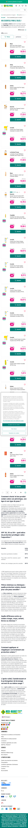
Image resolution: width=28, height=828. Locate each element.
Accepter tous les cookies (14, 424)
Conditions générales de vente (9, 742)
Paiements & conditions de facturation (10, 734)
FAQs (2, 736)
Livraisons (3, 740)
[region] (14, 414)
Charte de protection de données (9, 760)
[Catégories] (2, 6)
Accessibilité (4, 770)
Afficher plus (21, 30)
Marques (3, 750)
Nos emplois (4, 754)
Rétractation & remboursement (8, 738)
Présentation (4, 762)
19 (20, 492)
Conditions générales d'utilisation (9, 764)
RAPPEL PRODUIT (6, 745)
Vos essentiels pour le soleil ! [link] (14, 17)
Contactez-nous (5, 766)
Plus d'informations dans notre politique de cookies (13, 420)
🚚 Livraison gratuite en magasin (14, 1)
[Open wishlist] (22, 6)
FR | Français (7, 717)
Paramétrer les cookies (14, 433)
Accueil (3, 17)
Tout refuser (14, 428)
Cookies (3, 768)
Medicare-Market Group (7, 752)
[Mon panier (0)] (26, 6)
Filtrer (8, 37)
